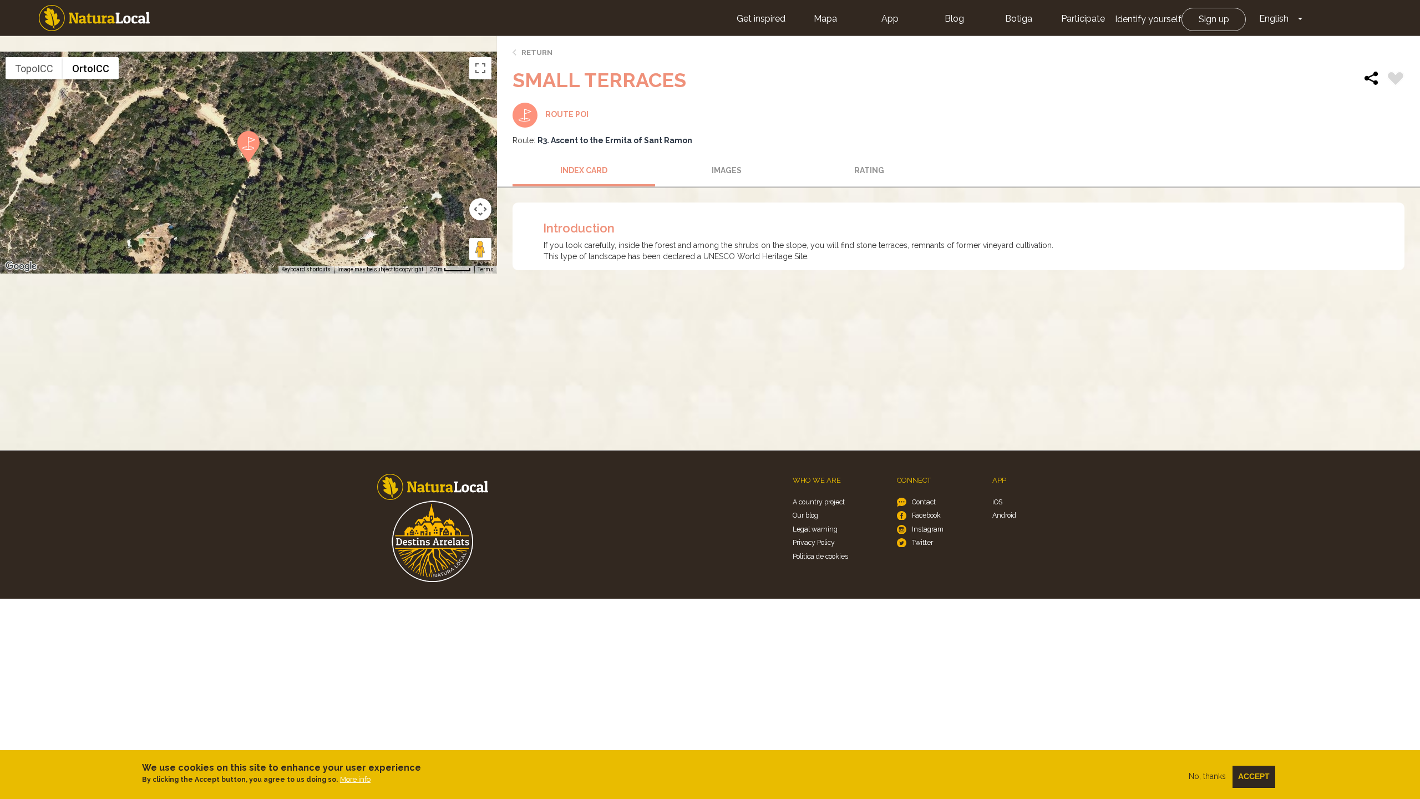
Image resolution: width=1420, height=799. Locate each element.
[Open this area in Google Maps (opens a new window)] (21, 266)
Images (727, 170)
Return (536, 52)
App (890, 18)
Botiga (1018, 18)
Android (1004, 515)
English (1274, 18)
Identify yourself (1148, 19)
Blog (954, 18)
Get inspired (761, 18)
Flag (1395, 80)
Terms (486, 269)
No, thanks (1207, 776)
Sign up (1214, 19)
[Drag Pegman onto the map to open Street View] (480, 249)
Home (94, 18)
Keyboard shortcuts (306, 269)
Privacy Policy (814, 542)
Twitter (922, 542)
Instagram (928, 529)
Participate (1083, 18)
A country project (819, 502)
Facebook (926, 515)
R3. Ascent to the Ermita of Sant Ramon (614, 140)
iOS (997, 502)
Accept (1254, 776)
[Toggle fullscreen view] (480, 68)
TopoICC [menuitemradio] (34, 68)
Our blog (805, 515)
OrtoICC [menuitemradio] (90, 68)
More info (355, 779)
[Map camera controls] (480, 209)
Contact (924, 502)
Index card (583, 170)
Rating (869, 170)
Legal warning (815, 529)
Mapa (825, 18)
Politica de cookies (820, 556)
